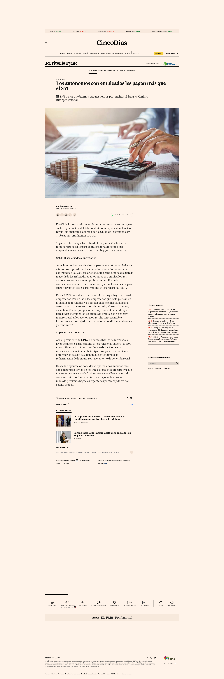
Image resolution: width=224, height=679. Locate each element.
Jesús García (78, 422)
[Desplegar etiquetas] (131, 452)
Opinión (127, 53)
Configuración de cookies (76, 674)
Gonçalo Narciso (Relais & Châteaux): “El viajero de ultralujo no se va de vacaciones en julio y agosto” (163, 330)
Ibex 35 (52, 31)
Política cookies (63, 674)
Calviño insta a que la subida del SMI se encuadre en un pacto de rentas (102, 434)
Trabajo (116, 452)
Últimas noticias (117, 53)
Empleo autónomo (75, 452)
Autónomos (93, 70)
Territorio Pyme (61, 63)
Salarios (86, 452)
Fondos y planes (105, 53)
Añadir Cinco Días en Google (123, 215)
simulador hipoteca (67, 605)
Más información (62, 463)
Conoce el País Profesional (112, 617)
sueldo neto (83, 605)
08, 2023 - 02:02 (68, 209)
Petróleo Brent (102, 31)
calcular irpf (52, 605)
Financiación (131, 70)
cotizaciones (145, 605)
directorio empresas (129, 605)
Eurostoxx (158, 368)
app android (171, 605)
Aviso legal (54, 674)
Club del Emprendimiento (170, 64)
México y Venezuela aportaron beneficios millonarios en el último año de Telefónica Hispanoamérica (163, 339)
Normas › (130, 404)
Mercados (77, 53)
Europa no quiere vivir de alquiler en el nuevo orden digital (161, 322)
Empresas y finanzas (65, 53)
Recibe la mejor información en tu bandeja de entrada (78, 398)
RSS (112, 674)
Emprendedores (109, 70)
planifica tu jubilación (98, 605)
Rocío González (64, 206)
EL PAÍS (135, 52)
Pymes (100, 70)
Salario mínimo (61, 452)
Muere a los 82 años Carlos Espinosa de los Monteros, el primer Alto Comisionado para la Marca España (163, 312)
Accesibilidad (102, 674)
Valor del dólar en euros (159, 31)
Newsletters (117, 674)
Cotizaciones (94, 53)
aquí (105, 463)
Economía (85, 53)
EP (74, 439)
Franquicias (121, 70)
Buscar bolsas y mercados (159, 357)
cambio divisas (114, 605)
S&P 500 (76, 31)
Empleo (93, 452)
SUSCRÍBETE (158, 53)
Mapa (108, 674)
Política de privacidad (90, 674)
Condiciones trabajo (105, 452)
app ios (161, 605)
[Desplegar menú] (46, 42)
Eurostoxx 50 (129, 31)
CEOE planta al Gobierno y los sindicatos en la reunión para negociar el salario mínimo (99, 418)
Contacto (47, 674)
